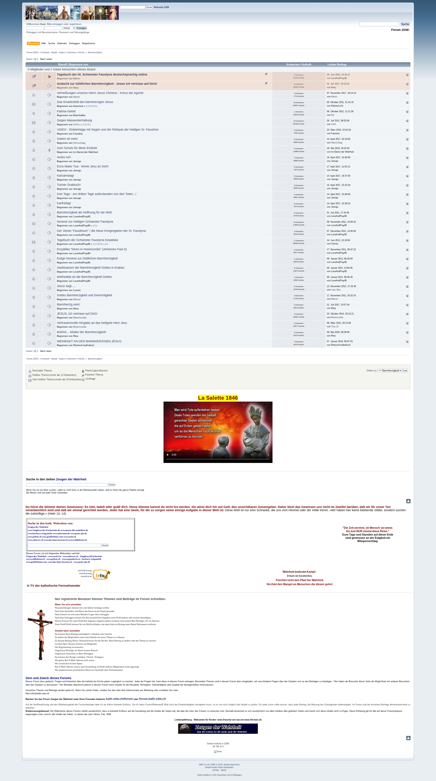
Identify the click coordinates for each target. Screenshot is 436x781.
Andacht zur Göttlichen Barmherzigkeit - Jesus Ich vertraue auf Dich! (107, 83)
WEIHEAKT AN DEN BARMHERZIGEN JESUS (89, 341)
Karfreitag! (64, 203)
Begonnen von (79, 64)
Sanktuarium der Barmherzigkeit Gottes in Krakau (90, 267)
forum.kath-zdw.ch (152, 699)
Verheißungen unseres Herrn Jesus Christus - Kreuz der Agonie (100, 93)
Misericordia (79, 317)
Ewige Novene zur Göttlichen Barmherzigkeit (87, 258)
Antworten (293, 64)
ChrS (76, 124)
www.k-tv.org (85, 573)
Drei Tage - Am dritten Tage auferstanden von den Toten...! (96, 194)
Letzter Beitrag (337, 64)
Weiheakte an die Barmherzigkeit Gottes (84, 277)
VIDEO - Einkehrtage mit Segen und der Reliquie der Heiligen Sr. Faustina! (108, 129)
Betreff (62, 64)
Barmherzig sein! (68, 304)
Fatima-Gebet (66, 111)
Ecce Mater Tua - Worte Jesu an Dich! (83, 166)
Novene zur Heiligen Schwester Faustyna (85, 221)
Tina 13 (334, 326)
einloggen (57, 24)
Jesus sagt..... (66, 286)
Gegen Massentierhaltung (74, 120)
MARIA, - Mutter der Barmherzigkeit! (81, 332)
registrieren (75, 24)
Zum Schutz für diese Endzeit (77, 148)
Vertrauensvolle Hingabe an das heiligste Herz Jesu (92, 323)
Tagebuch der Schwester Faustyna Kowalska (87, 240)
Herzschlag (79, 142)
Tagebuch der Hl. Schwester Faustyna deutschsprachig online (102, 74)
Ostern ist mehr (67, 138)
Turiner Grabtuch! (69, 184)
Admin (76, 78)
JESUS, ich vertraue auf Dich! (77, 313)
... (104, 244)
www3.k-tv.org (85, 570)
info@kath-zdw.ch (39, 693)
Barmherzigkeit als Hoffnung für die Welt (84, 212)
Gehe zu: (372, 370)
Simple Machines (232, 765)
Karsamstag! (65, 175)
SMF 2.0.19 (204, 765)
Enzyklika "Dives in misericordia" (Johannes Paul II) (92, 249)
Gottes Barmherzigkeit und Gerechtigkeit (84, 295)
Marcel (77, 299)
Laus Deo (335, 289)
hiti (332, 115)
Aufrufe (306, 64)
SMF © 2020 (217, 765)
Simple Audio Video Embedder (219, 767)
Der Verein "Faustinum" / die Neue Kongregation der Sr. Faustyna (101, 230)
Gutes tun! (64, 157)
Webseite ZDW (161, 7)
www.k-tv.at (86, 576)
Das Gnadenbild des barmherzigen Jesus (85, 102)
